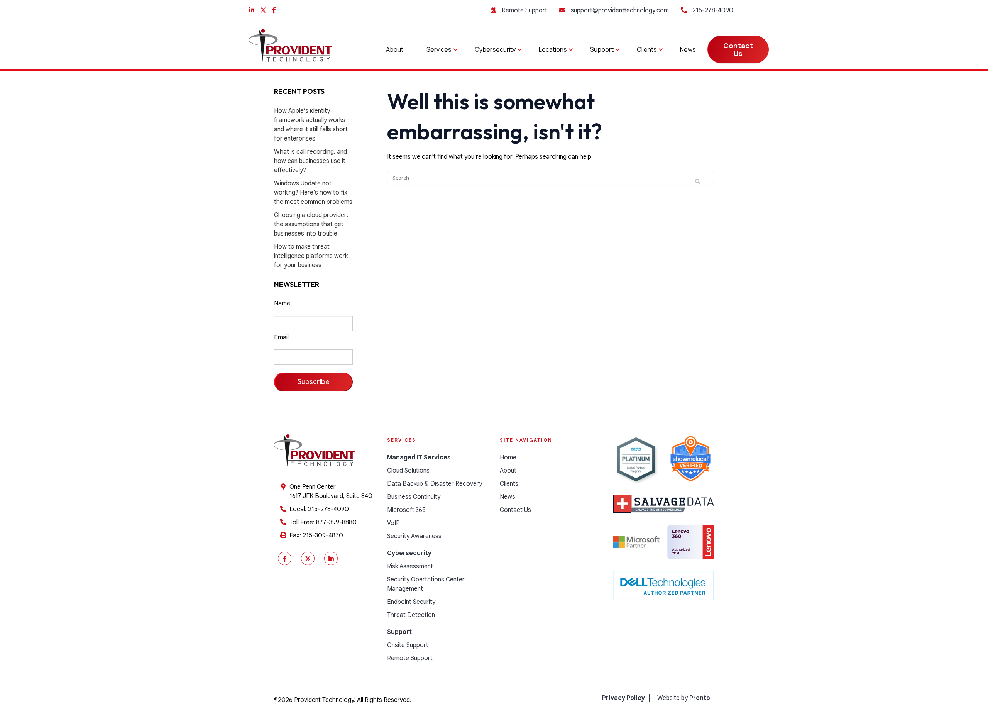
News (688, 49)
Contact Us (738, 49)
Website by (683, 698)
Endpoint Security (411, 602)
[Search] (698, 181)
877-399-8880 (336, 522)
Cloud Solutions (408, 470)
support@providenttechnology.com (619, 10)
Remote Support (523, 10)
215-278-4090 (712, 10)
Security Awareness (414, 536)
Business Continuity (413, 497)
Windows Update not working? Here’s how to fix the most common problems (313, 193)
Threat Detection (411, 615)
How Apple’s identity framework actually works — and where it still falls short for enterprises (313, 124)
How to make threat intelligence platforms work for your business (311, 256)
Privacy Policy (623, 698)
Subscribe (314, 382)
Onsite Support (407, 645)
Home (508, 457)
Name (282, 303)
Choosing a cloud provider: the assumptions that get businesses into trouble (311, 224)
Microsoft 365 (406, 510)
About (394, 49)
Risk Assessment (410, 566)
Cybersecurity (495, 49)
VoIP (393, 523)
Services (439, 49)
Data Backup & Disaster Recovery (434, 484)
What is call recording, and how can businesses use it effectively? (310, 161)
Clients (647, 49)
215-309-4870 (323, 535)
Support (602, 49)
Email (281, 337)
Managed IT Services (419, 457)
